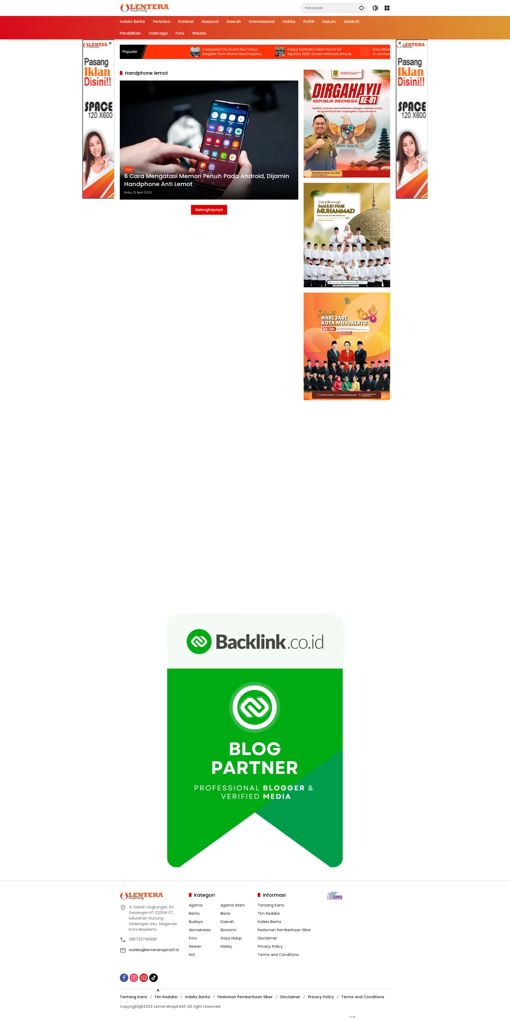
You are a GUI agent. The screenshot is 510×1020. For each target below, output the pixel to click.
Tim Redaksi (269, 913)
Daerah (227, 921)
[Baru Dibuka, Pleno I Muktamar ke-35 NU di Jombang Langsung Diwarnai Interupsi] (329, 52)
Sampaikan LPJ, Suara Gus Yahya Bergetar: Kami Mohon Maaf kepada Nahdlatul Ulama (196, 51)
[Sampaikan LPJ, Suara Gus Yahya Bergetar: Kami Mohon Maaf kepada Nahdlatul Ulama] (159, 52)
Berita (194, 913)
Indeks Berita (269, 921)
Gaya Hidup (231, 938)
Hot (192, 954)
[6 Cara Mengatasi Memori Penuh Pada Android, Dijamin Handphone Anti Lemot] (209, 140)
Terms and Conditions (278, 954)
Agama (195, 905)
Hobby (226, 946)
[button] (361, 7)
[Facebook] (124, 977)
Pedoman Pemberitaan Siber (284, 930)
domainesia (200, 930)
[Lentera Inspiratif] (144, 7)
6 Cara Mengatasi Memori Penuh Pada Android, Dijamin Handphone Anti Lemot (206, 180)
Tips (128, 169)
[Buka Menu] (387, 8)
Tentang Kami (271, 905)
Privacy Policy (270, 946)
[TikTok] (153, 977)
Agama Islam (232, 905)
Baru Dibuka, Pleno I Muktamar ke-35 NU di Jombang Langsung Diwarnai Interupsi (369, 51)
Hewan (195, 946)
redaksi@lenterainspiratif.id (154, 949)
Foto (193, 938)
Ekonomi (228, 930)
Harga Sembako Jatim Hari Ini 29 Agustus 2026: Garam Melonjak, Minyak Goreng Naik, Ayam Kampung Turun (284, 51)
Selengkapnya (209, 209)
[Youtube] (143, 977)
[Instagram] (134, 977)
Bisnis (225, 913)
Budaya (196, 921)
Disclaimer (267, 938)
